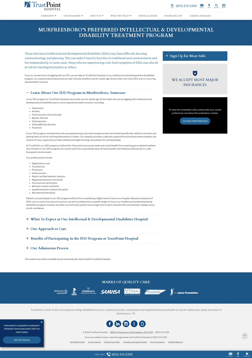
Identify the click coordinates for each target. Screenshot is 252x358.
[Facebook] (110, 324)
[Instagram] (126, 324)
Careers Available (200, 15)
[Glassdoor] (142, 324)
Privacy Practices (94, 342)
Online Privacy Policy (112, 342)
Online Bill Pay (173, 15)
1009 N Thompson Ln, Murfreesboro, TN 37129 (131, 332)
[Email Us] (201, 6)
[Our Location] (209, 6)
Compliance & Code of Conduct (135, 342)
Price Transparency (157, 342)
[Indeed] (134, 324)
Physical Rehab (148, 15)
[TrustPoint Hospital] (68, 5)
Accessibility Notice (77, 342)
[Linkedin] (118, 324)
